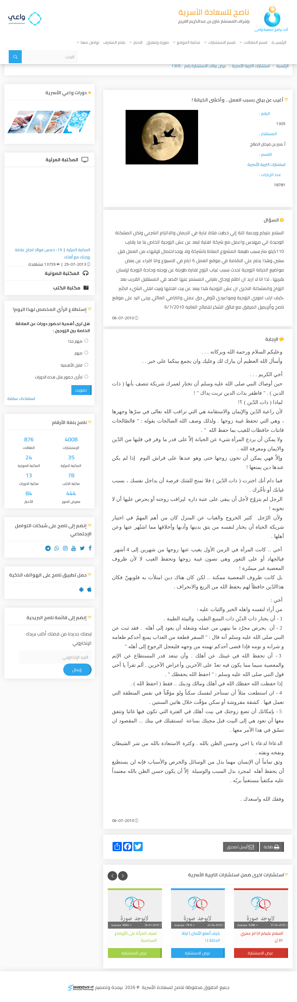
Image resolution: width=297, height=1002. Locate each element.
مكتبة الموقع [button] (188, 42)
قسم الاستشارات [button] (222, 42)
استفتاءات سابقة (21, 398)
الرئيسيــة (278, 42)
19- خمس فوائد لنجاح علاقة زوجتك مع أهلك (52, 253)
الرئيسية (282, 66)
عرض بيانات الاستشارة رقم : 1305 (198, 66)
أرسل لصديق (238, 847)
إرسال (77, 669)
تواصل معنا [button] (90, 42)
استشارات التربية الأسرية (251, 66)
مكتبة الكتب (67, 287)
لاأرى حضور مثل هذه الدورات (58, 377)
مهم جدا (75, 341)
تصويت (81, 390)
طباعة (269, 847)
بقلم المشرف (114, 42)
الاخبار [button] (137, 42)
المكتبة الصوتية (62, 273)
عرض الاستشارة (260, 953)
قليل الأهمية (71, 365)
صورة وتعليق (157, 42)
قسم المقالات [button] (255, 42)
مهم (78, 353)
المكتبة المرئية (62, 159)
